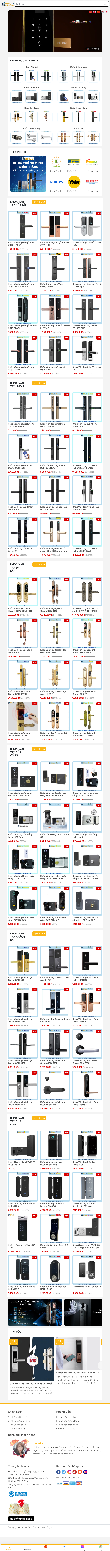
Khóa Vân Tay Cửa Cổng (17, 752)
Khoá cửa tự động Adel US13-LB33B (54, 1246)
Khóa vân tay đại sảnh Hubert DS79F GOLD (83, 651)
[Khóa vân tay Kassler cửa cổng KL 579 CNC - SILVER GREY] (87, 859)
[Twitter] (64, 1472)
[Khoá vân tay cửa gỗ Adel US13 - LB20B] (23, 226)
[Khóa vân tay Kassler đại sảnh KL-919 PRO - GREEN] (87, 591)
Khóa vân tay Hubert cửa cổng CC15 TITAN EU (85, 794)
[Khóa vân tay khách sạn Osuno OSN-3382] (55, 1044)
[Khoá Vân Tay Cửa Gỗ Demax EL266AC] (55, 309)
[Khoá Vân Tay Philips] (28, 174)
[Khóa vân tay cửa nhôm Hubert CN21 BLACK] (87, 532)
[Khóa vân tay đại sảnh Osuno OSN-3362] (55, 591)
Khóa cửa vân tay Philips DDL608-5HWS (52, 466)
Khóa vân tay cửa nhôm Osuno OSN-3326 (20, 466)
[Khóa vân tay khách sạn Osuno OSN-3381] (23, 1002)
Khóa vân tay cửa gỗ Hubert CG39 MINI (54, 243)
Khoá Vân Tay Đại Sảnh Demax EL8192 (84, 692)
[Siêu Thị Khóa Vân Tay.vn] (8, 4)
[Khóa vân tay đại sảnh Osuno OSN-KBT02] (23, 675)
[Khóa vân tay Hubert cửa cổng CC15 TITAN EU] (87, 776)
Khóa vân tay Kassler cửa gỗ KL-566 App (87, 285)
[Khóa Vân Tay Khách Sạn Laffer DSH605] (87, 1085)
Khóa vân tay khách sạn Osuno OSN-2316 (20, 1103)
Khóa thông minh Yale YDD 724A (21, 1246)
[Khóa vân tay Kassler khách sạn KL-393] (55, 961)
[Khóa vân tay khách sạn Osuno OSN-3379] (23, 1044)
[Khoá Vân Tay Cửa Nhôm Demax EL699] (55, 407)
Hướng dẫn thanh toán (67, 1421)
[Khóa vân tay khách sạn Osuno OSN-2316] (23, 1085)
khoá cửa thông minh (71, 1380)
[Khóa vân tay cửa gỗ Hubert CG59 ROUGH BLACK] (23, 267)
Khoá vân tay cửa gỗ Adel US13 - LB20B (21, 243)
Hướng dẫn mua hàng (67, 1417)
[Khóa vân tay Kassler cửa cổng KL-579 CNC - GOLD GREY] (55, 776)
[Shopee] (80, 1472)
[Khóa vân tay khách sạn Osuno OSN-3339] (55, 1085)
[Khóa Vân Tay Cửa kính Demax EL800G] (55, 1187)
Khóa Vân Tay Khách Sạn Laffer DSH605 (85, 1103)
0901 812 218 (22, 1481)
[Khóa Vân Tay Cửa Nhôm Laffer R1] (23, 532)
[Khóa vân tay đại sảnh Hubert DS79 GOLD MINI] (23, 591)
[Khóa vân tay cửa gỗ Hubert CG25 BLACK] (23, 309)
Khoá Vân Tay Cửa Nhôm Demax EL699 (52, 425)
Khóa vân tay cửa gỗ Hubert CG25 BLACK (22, 326)
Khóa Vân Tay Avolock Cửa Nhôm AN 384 (86, 508)
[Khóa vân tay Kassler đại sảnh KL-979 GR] (55, 633)
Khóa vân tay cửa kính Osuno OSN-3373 (51, 1163)
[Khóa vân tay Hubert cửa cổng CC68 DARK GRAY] (55, 859)
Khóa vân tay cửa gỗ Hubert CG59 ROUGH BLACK (22, 285)
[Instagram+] (69, 1472)
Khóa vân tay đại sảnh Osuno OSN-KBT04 (19, 734)
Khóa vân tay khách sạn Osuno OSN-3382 (52, 1061)
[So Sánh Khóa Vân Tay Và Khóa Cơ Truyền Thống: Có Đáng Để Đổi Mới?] (32, 1359)
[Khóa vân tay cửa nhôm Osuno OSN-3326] (23, 448)
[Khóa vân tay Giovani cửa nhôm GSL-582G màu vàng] (55, 532)
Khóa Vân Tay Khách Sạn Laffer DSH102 (85, 978)
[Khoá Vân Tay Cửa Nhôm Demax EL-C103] (23, 490)
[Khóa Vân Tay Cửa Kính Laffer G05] (87, 1145)
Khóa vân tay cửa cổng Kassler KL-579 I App (20, 794)
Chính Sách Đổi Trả (17, 1424)
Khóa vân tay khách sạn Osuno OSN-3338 (84, 1061)
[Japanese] (106, 11)
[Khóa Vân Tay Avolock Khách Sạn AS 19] (55, 1002)
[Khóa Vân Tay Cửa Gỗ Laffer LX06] (87, 226)
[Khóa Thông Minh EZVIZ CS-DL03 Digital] (23, 1145)
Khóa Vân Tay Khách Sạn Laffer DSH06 (85, 1020)
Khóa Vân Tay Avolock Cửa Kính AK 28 (21, 1204)
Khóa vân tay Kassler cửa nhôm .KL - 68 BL (21, 425)
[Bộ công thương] (17, 1493)
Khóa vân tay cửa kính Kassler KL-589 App (83, 1204)
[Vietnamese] (90, 11)
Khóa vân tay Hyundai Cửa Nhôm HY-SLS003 (53, 508)
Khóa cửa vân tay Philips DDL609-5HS (84, 326)
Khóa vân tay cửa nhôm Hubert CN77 (84, 425)
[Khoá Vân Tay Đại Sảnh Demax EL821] (23, 633)
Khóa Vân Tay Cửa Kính (17, 1121)
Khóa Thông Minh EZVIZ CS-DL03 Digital (22, 1163)
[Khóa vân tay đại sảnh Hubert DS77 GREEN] (87, 716)
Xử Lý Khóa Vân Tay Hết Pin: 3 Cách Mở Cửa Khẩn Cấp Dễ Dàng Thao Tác (78, 1372)
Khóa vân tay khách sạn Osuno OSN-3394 (20, 978)
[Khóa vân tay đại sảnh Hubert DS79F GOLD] (87, 633)
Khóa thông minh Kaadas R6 (87, 1286)
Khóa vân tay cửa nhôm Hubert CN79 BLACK (84, 466)
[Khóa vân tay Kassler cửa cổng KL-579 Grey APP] (87, 901)
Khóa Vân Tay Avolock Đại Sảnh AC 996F (53, 734)
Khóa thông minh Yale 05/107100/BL (51, 285)
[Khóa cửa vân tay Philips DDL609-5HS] (87, 309)
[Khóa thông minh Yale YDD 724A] (23, 1228)
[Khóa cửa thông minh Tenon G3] (55, 818)
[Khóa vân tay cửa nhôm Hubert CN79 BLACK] (87, 448)
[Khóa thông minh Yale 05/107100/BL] (55, 267)
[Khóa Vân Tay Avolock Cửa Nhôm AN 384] (87, 490)
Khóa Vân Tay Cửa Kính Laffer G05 (84, 1163)
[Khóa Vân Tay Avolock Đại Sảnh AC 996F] (55, 716)
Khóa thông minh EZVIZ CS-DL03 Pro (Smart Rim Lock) (86, 1246)
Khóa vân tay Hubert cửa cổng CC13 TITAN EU (53, 918)
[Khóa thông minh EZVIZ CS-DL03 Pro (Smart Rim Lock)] (87, 1228)
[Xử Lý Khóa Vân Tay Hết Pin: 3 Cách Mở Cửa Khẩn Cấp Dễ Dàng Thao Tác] (78, 1353)
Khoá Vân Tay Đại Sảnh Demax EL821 (20, 651)
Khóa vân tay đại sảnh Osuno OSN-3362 (51, 609)
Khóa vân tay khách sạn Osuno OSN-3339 (52, 1103)
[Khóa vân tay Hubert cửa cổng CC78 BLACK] (23, 901)
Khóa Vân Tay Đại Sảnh (17, 567)
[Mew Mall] (35, 1312)
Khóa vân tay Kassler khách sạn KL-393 (54, 978)
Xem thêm (39, 202)
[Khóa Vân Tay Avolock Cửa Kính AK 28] (23, 1187)
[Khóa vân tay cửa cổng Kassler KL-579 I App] (23, 776)
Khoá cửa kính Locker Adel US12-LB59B (53, 1288)
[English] (94, 11)
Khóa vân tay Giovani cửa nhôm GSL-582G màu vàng (53, 549)
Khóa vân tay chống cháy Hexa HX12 (53, 368)
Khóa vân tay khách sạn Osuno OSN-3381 (20, 1020)
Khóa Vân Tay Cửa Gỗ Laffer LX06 (86, 243)
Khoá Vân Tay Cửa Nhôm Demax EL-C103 (20, 508)
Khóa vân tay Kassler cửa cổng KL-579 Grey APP (85, 918)
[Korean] (102, 11)
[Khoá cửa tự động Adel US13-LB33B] (55, 1228)
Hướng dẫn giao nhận (67, 1424)
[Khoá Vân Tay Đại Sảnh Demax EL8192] (87, 675)
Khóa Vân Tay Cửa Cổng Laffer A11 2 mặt (20, 835)
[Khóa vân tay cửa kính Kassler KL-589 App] (87, 1187)
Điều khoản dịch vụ (65, 1428)
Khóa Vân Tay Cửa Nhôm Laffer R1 (20, 549)
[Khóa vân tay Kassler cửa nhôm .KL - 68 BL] (23, 407)
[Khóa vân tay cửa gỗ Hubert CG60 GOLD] (23, 350)
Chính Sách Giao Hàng (19, 1421)
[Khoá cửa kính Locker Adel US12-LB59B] (55, 1270)
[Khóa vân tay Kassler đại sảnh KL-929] (55, 675)
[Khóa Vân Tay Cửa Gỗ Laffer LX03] (87, 350)
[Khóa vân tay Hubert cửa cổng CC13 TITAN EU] (55, 901)
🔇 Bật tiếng (93, 48)
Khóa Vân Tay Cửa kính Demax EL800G (52, 1204)
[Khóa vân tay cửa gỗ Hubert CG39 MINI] (55, 226)
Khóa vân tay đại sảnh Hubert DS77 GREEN (83, 734)
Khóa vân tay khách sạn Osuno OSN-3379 (20, 1061)
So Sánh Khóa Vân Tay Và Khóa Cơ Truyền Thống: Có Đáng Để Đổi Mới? (31, 1383)
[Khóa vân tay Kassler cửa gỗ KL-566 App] (87, 267)
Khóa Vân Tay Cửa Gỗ (18, 203)
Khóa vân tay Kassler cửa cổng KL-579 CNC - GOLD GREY (53, 794)
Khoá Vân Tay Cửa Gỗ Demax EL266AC (55, 326)
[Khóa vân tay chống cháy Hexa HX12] (55, 350)
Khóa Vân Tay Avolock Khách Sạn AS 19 (55, 1020)
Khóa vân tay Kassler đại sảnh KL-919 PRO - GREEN (85, 609)
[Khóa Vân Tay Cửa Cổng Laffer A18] (87, 818)
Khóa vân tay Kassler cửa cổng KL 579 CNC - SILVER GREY (85, 877)
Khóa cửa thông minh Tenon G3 (54, 835)
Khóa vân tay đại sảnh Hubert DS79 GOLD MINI (20, 609)
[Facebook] (58, 1472)
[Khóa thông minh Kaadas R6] (87, 1270)
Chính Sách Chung (17, 1428)
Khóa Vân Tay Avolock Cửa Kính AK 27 (21, 1288)
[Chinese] (98, 11)
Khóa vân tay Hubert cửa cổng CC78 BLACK (21, 918)
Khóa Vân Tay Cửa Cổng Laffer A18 (84, 835)
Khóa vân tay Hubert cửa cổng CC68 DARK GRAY (53, 877)
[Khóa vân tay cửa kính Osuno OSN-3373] (55, 1145)
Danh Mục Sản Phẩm (24, 60)
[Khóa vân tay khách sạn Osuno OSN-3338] (87, 1044)
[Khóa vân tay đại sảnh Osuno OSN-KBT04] (23, 716)
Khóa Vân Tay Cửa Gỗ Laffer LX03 (86, 368)
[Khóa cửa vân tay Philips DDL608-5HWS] (55, 448)
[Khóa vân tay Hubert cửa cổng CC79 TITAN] (23, 859)
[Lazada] (85, 1472)
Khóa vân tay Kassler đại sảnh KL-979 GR (53, 651)
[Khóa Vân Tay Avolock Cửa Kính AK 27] (23, 1270)
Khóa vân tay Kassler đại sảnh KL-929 (53, 692)
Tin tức (15, 1331)
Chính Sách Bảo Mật (18, 1417)
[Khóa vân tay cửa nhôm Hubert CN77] (87, 407)
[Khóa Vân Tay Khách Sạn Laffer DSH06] (87, 1002)
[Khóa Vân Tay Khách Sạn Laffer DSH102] (87, 961)
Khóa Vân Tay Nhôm (17, 384)
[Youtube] (74, 1472)
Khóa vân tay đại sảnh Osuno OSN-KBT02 (19, 692)
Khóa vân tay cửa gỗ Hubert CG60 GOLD (22, 368)
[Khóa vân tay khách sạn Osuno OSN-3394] (23, 961)
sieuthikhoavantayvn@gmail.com (31, 1478)
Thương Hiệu (19, 152)
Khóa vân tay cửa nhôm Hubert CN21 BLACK (84, 549)
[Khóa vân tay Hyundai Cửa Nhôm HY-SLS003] (55, 490)
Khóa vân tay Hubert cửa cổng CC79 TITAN (21, 877)
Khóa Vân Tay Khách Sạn (17, 937)
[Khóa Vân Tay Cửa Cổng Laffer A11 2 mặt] (23, 818)
